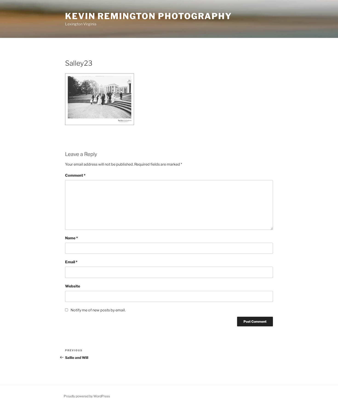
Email (71, 262)
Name (71, 238)
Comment (75, 175)
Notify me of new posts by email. (98, 310)
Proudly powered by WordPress (87, 396)
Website (72, 286)
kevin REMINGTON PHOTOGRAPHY (148, 16)
